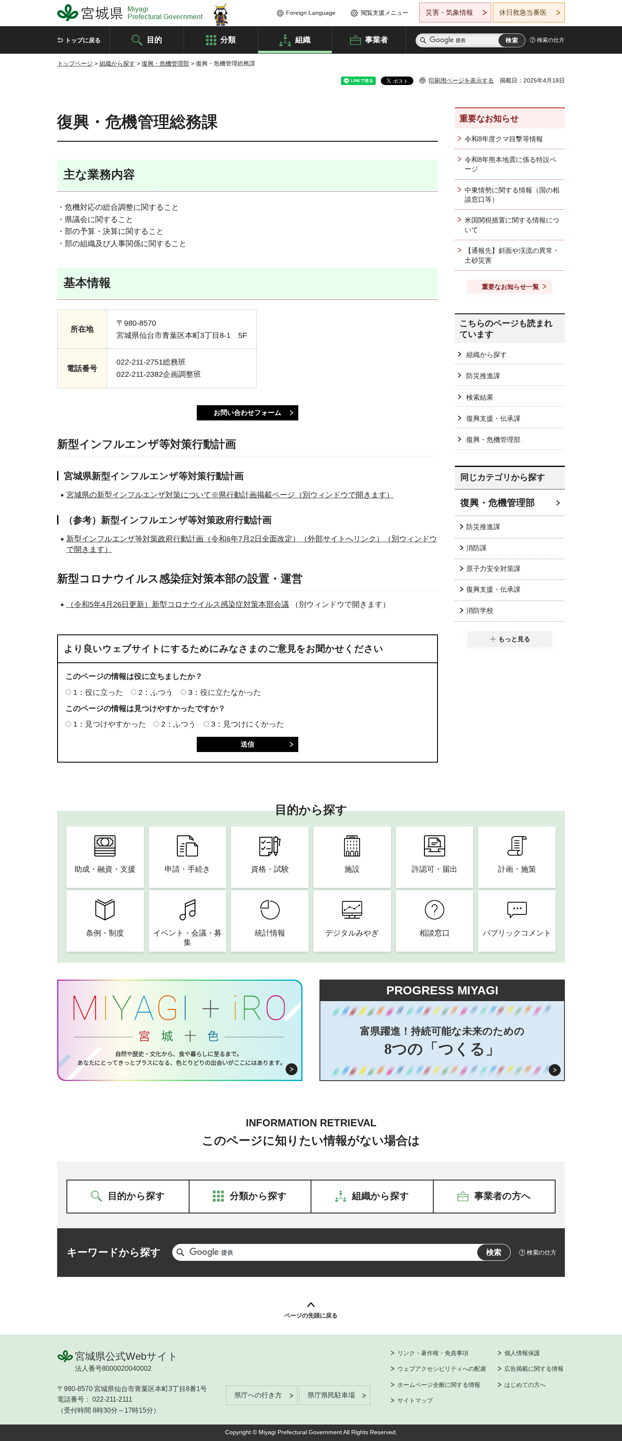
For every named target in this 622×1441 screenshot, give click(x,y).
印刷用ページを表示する (461, 80)
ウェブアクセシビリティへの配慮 (441, 1368)
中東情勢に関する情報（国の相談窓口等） (512, 195)
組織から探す (117, 63)
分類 (228, 39)
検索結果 (479, 397)
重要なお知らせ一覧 (510, 286)
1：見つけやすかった (109, 724)
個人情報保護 (522, 1353)
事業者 (376, 39)
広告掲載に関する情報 (534, 1368)
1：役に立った (98, 692)
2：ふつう (155, 692)
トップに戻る (83, 40)
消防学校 (479, 610)
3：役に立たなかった (224, 692)
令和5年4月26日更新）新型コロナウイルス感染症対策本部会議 (181, 604)
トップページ (75, 63)
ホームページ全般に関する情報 (438, 1384)
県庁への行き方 (258, 1395)
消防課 (476, 548)
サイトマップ (415, 1400)
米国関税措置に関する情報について (512, 225)
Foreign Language (311, 12)
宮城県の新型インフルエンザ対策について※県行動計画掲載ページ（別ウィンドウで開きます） (230, 495)
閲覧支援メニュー (384, 12)
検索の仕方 (550, 40)
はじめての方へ (525, 1384)
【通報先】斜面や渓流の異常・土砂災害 (512, 255)
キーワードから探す (114, 1252)
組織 (303, 39)
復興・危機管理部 (165, 63)
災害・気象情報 (449, 12)
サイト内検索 (423, 40)
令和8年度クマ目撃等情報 (504, 139)
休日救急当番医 (523, 12)
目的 (154, 39)
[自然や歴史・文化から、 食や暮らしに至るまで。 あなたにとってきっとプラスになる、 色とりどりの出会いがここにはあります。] (180, 1058)
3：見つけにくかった (247, 724)
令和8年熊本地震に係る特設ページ (510, 164)
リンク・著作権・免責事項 (432, 1353)
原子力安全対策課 (493, 568)
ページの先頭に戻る (311, 1315)
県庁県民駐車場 (331, 1395)
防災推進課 (483, 375)
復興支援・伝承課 (493, 418)
